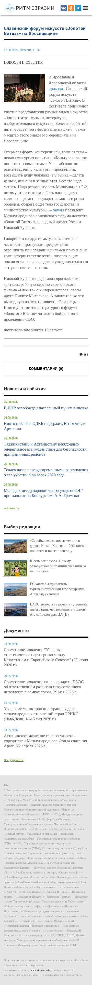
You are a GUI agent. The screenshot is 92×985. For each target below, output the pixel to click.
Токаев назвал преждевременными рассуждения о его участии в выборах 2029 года (46, 472)
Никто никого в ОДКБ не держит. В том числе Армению (44, 426)
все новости (11, 508)
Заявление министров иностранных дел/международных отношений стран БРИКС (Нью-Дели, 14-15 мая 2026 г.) (41, 714)
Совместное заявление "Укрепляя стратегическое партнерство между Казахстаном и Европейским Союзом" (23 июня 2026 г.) (46, 657)
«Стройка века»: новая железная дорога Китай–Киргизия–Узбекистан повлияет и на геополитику (58, 546)
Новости (25, 50)
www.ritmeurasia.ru (41, 969)
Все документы (14, 760)
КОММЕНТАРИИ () (46, 369)
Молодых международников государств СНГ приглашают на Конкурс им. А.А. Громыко (43, 493)
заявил (58, 210)
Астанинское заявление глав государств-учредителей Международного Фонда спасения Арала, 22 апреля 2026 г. (45, 741)
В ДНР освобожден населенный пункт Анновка (46, 408)
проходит (57, 88)
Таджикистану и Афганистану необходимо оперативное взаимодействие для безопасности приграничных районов (45, 449)
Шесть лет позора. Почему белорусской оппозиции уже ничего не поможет (58, 566)
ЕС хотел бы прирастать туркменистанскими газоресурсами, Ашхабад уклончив (57, 589)
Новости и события (23, 62)
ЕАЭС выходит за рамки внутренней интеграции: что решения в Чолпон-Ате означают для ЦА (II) (58, 609)
